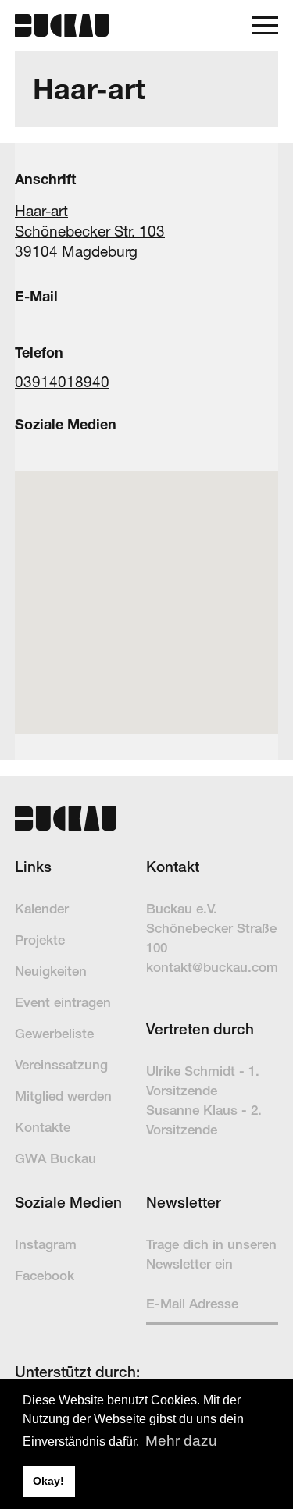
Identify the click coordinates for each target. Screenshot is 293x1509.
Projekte (40, 940)
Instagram (46, 1244)
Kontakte (42, 1127)
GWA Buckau (55, 1158)
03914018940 (62, 381)
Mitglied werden (63, 1096)
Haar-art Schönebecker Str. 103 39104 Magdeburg (90, 231)
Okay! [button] (48, 1481)
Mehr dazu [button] (181, 1440)
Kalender (42, 908)
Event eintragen (63, 1002)
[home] (62, 25)
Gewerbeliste (54, 1033)
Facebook (44, 1275)
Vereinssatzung (61, 1065)
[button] (265, 25)
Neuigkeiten (51, 971)
